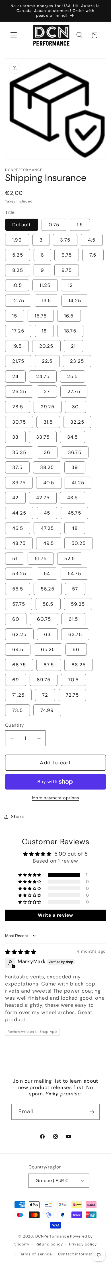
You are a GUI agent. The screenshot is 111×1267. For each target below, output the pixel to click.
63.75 (75, 634)
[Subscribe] (91, 1112)
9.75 (66, 270)
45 (47, 513)
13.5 (46, 300)
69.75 (43, 680)
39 (74, 467)
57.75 (18, 604)
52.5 (69, 558)
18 (44, 331)
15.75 (41, 316)
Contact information (78, 1254)
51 (14, 558)
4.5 (92, 240)
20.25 (46, 346)
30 (75, 407)
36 (47, 452)
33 (15, 437)
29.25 (48, 407)
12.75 (18, 300)
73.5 (17, 710)
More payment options (55, 797)
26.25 (19, 391)
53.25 (19, 573)
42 (15, 497)
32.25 (77, 422)
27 (47, 391)
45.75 (74, 513)
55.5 (17, 589)
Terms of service (35, 1254)
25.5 (72, 376)
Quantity (14, 725)
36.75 (74, 452)
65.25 (48, 649)
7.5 (92, 255)
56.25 (48, 589)
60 (15, 619)
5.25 (17, 255)
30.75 (19, 422)
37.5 (17, 467)
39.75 (19, 482)
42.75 (43, 497)
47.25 (47, 528)
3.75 (65, 240)
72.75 (72, 695)
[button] (13, 35)
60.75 (44, 619)
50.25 (78, 543)
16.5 (69, 316)
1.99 (17, 240)
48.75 (19, 543)
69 (15, 680)
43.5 (72, 497)
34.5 (72, 437)
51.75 (41, 558)
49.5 (48, 543)
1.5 (80, 224)
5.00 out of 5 (71, 853)
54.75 (74, 573)
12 (70, 285)
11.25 (45, 285)
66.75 (19, 665)
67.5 (49, 665)
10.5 (17, 285)
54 (47, 573)
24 (15, 376)
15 (14, 316)
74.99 (47, 710)
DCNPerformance (52, 1236)
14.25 (75, 300)
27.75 (73, 391)
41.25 (78, 482)
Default (21, 224)
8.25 (17, 270)
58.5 (48, 604)
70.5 (73, 680)
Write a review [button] (55, 915)
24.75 (43, 376)
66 (76, 649)
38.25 (47, 467)
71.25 (18, 695)
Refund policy (49, 1244)
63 (47, 634)
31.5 (48, 422)
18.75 (70, 331)
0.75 (54, 224)
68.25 (78, 665)
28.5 (17, 407)
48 (74, 528)
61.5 (73, 619)
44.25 (19, 513)
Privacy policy (83, 1244)
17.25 (18, 331)
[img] (20, 952)
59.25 (78, 604)
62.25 (19, 634)
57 (75, 589)
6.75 (66, 255)
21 (73, 346)
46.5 (17, 528)
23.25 (77, 361)
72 (45, 695)
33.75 (43, 437)
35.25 (19, 452)
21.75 (18, 361)
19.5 (17, 346)
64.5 (17, 649)
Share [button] (18, 816)
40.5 (48, 482)
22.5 (47, 361)
